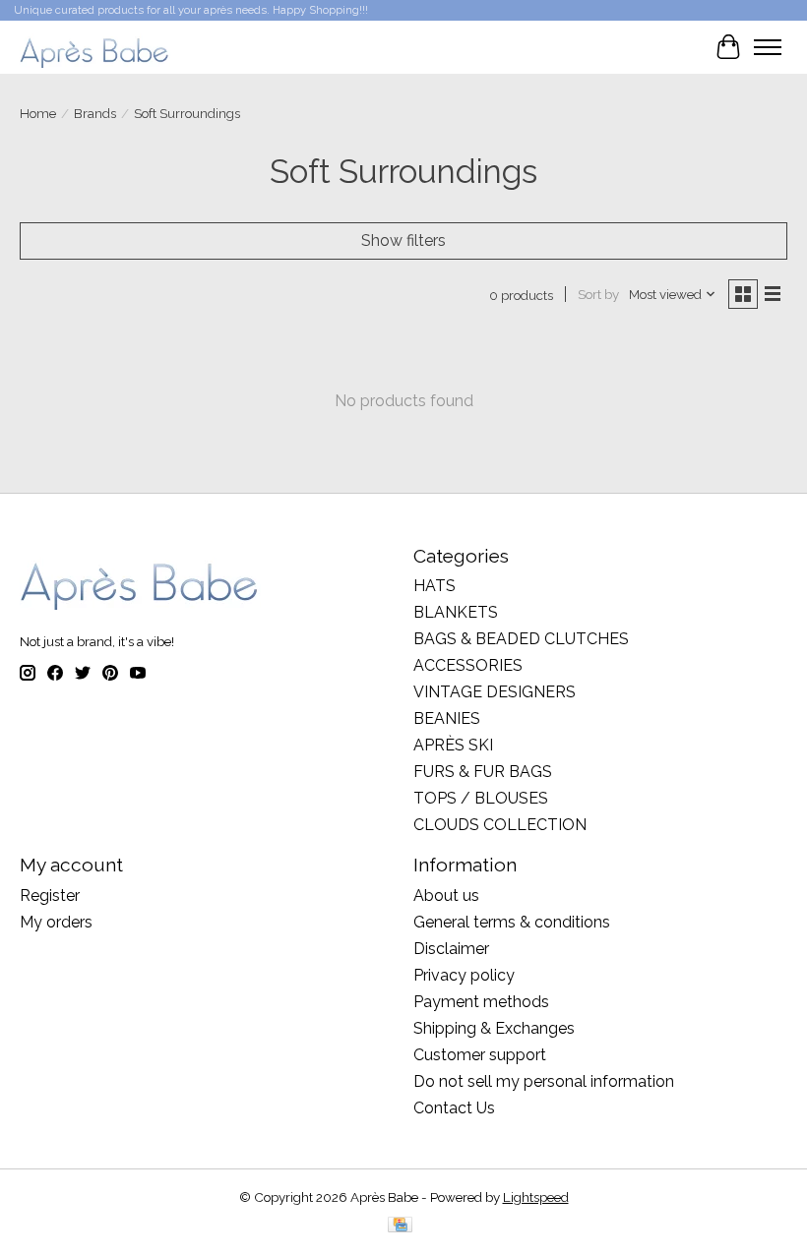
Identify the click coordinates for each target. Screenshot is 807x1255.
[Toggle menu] (767, 47)
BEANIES (446, 718)
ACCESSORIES (468, 665)
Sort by (598, 294)
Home (38, 113)
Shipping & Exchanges (494, 1028)
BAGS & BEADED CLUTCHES (521, 638)
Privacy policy (464, 975)
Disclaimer (451, 948)
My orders (56, 922)
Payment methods (481, 1001)
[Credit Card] (400, 1226)
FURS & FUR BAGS (482, 771)
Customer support (479, 1055)
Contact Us (454, 1108)
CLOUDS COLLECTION (500, 824)
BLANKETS (455, 612)
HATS (434, 585)
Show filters (403, 240)
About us (446, 895)
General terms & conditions (511, 922)
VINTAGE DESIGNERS (494, 692)
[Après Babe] (95, 47)
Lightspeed (536, 1197)
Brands (95, 113)
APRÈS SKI (453, 745)
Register (50, 895)
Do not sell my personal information (543, 1081)
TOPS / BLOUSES (480, 798)
